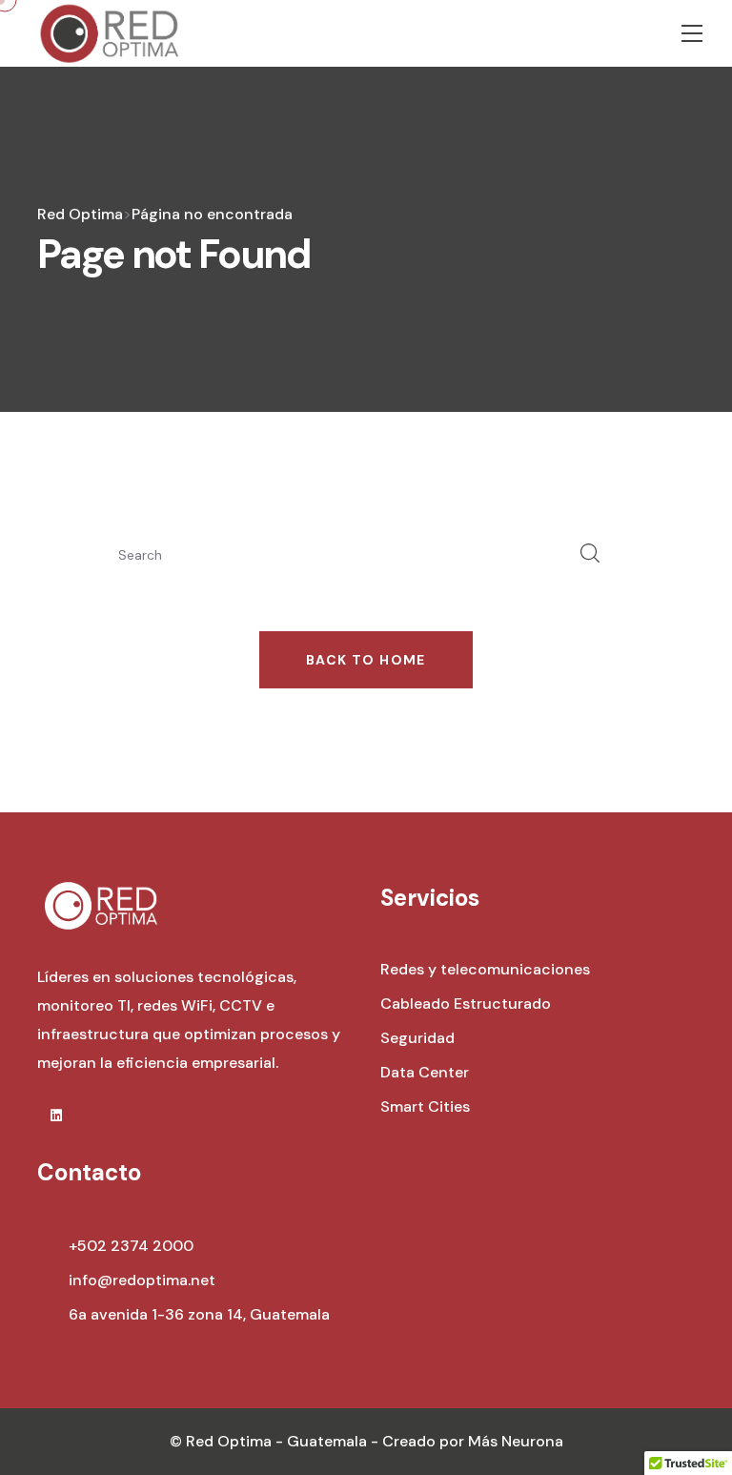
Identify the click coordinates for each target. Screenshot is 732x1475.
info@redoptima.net (142, 1280)
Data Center (424, 1072)
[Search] (590, 555)
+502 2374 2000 (131, 1246)
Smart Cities (425, 1106)
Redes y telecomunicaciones (485, 969)
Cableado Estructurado (465, 1004)
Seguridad (417, 1038)
